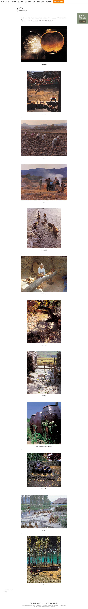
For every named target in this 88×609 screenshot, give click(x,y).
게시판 (38, 1)
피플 (25, 1)
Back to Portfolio (21, 10)
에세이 (29, 1)
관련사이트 (55, 603)
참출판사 (38, 603)
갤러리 (42, 1)
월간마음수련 (5, 1)
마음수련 (14, 1)
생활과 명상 (20, 1)
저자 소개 (43, 603)
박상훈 (5, 591)
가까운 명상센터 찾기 (58, 1)
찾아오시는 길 (49, 603)
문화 (34, 1)
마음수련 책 (48, 1)
